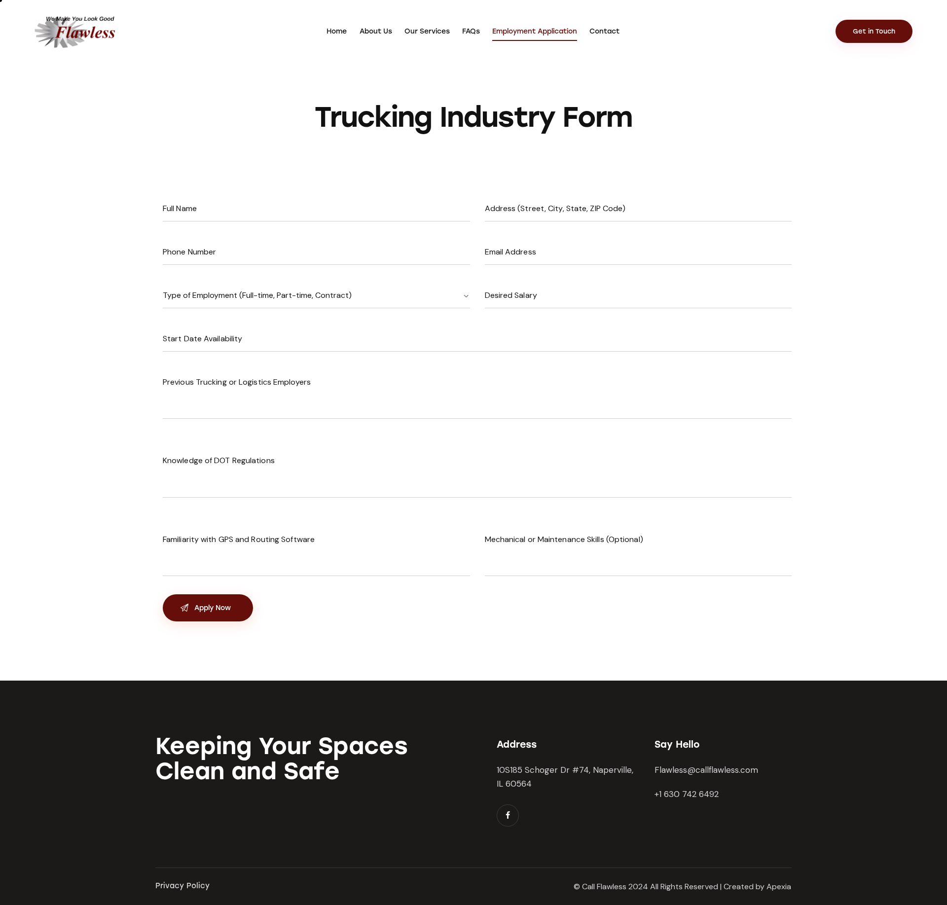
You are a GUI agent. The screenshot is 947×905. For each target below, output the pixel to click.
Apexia (778, 886)
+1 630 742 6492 (687, 794)
